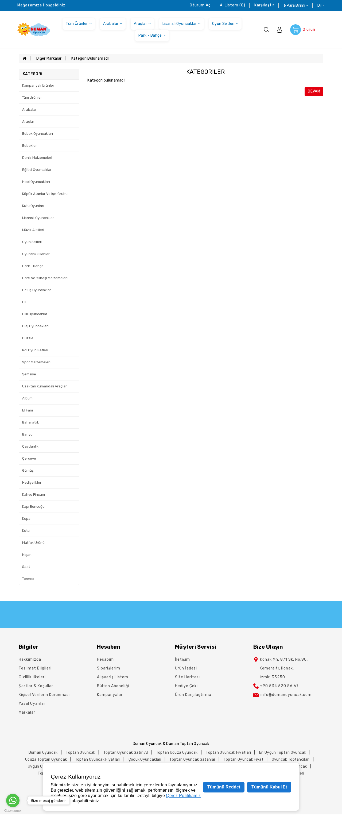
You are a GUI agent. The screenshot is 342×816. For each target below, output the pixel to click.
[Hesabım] (279, 29)
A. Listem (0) (232, 5)
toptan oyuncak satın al (125, 752)
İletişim (182, 659)
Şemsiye (29, 374)
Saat (26, 567)
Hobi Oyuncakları (36, 182)
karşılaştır (264, 5)
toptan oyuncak (80, 752)
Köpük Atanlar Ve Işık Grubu (45, 194)
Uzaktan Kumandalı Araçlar (44, 386)
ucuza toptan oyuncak (46, 759)
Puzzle (27, 338)
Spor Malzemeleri (36, 362)
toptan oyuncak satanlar (192, 759)
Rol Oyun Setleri (35, 350)
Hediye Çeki (186, 686)
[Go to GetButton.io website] (12, 810)
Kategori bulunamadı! (90, 58)
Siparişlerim (108, 668)
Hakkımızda (30, 659)
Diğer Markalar (48, 58)
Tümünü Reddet (223, 787)
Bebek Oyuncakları (37, 134)
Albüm (27, 398)
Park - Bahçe (150, 35)
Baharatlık (30, 422)
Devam (314, 91)
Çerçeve (29, 458)
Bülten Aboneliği (113, 686)
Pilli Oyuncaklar (34, 314)
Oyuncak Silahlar (36, 254)
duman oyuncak (43, 752)
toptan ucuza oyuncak (177, 752)
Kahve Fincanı (33, 494)
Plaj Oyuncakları (35, 326)
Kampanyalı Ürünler (38, 85)
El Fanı (27, 410)
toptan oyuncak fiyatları (228, 752)
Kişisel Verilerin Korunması (44, 694)
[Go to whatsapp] (13, 800)
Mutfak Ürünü (33, 543)
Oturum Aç (200, 5)
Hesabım (105, 659)
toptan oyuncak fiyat (243, 759)
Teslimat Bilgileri (35, 668)
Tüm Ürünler (77, 23)
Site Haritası (187, 677)
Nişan (27, 555)
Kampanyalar (110, 694)
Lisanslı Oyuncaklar (179, 23)
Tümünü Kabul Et (269, 787)
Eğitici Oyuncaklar (37, 170)
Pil (24, 302)
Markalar (27, 712)
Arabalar (110, 23)
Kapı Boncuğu (33, 507)
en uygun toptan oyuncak (282, 752)
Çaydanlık (30, 446)
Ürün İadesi (186, 668)
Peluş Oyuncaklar (36, 290)
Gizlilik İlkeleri (32, 677)
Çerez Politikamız (183, 795)
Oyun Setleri (223, 23)
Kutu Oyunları (33, 206)
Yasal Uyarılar (32, 703)
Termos (28, 579)
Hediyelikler (31, 482)
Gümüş (28, 470)
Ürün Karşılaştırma (193, 694)
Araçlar (140, 23)
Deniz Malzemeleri (37, 158)
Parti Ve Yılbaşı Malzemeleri (45, 278)
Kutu (26, 531)
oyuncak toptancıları (291, 759)
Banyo (27, 434)
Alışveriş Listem (112, 677)
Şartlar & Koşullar (36, 686)
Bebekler (29, 146)
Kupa (26, 519)
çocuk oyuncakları (145, 759)
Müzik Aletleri (33, 230)
